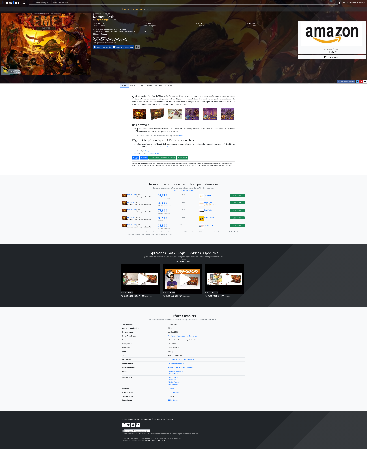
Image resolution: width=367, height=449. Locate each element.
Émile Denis (118, 32)
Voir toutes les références (183, 190)
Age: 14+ (199, 23)
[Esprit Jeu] (201, 204)
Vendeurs (158, 85)
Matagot (103, 34)
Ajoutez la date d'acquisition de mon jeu (182, 336)
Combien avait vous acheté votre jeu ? (181, 359)
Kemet (107, 14)
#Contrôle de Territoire (168, 158)
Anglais (153, 151)
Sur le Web (169, 85)
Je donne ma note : (99, 37)
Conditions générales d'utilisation (153, 419)
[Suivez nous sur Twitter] (128, 426)
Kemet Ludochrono (173, 295)
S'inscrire (352, 3)
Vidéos (141, 85)
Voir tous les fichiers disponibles (172, 147)
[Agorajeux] (201, 226)
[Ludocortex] (201, 219)
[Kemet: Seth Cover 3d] (157, 114)
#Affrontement (154, 158)
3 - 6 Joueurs (98, 23)
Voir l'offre (237, 195)
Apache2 (147, 441)
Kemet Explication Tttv (133, 295)
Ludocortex (209, 217)
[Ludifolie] (201, 211)
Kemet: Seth (104, 16)
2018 (94, 20)
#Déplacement (182, 158)
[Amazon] (201, 196)
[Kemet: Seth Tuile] (192, 114)
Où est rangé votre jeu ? (176, 363)
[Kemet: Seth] (46, 44)
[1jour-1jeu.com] (14, 2)
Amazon (207, 195)
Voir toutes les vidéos (183, 261)
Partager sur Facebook (347, 82)
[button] (339, 3)
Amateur (251, 23)
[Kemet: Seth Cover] (139, 114)
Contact (124, 419)
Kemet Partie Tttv (214, 295)
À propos (169, 419)
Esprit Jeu (208, 202)
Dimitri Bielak (108, 32)
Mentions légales (134, 419)
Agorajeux (208, 225)
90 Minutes (149, 23)
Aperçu (124, 85)
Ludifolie (208, 210)
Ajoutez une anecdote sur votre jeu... (181, 367)
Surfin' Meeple (173, 392)
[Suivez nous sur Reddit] (133, 426)
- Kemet (172, 400)
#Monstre (144, 158)
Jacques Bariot (121, 29)
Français (147, 151)
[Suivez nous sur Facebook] (124, 426)
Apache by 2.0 (161, 441)
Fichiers (149, 85)
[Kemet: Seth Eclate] (175, 114)
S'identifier (361, 3)
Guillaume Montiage (107, 29)
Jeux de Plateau (136, 9)
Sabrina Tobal (141, 32)
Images (133, 85)
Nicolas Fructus (129, 32)
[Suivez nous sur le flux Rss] (138, 426)
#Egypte (135, 158)
